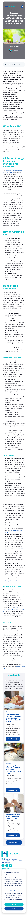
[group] (14, 64)
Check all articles (14, 842)
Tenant (8, 712)
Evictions (8, 763)
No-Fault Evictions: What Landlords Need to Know (13, 816)
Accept (14, 904)
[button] (5, 64)
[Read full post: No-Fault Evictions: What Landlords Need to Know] (14, 803)
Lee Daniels (16, 50)
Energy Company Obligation (13, 581)
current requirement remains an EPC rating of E (13, 609)
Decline (14, 908)
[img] (19, 64)
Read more (12, 739)
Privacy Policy (13, 890)
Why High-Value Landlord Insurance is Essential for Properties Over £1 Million (13, 718)
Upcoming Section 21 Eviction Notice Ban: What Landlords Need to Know (13, 769)
